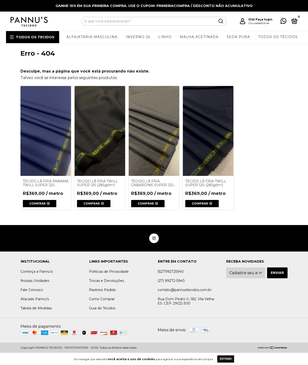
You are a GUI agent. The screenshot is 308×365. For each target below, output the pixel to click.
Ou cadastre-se (258, 23)
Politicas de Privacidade (109, 271)
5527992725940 (171, 271)
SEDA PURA (238, 37)
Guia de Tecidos (102, 308)
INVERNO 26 (138, 37)
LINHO (165, 37)
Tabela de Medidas (36, 308)
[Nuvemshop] (272, 348)
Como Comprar (102, 299)
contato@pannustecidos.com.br (185, 290)
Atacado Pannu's (34, 299)
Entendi (226, 358)
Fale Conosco (31, 290)
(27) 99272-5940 (171, 281)
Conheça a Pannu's (36, 271)
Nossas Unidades (34, 281)
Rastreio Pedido (102, 290)
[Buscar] (221, 21)
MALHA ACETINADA (199, 37)
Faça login (264, 19)
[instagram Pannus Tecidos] (154, 238)
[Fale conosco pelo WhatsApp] (283, 22)
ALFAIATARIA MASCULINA (91, 37)
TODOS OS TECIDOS (35, 37)
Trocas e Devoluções (106, 281)
